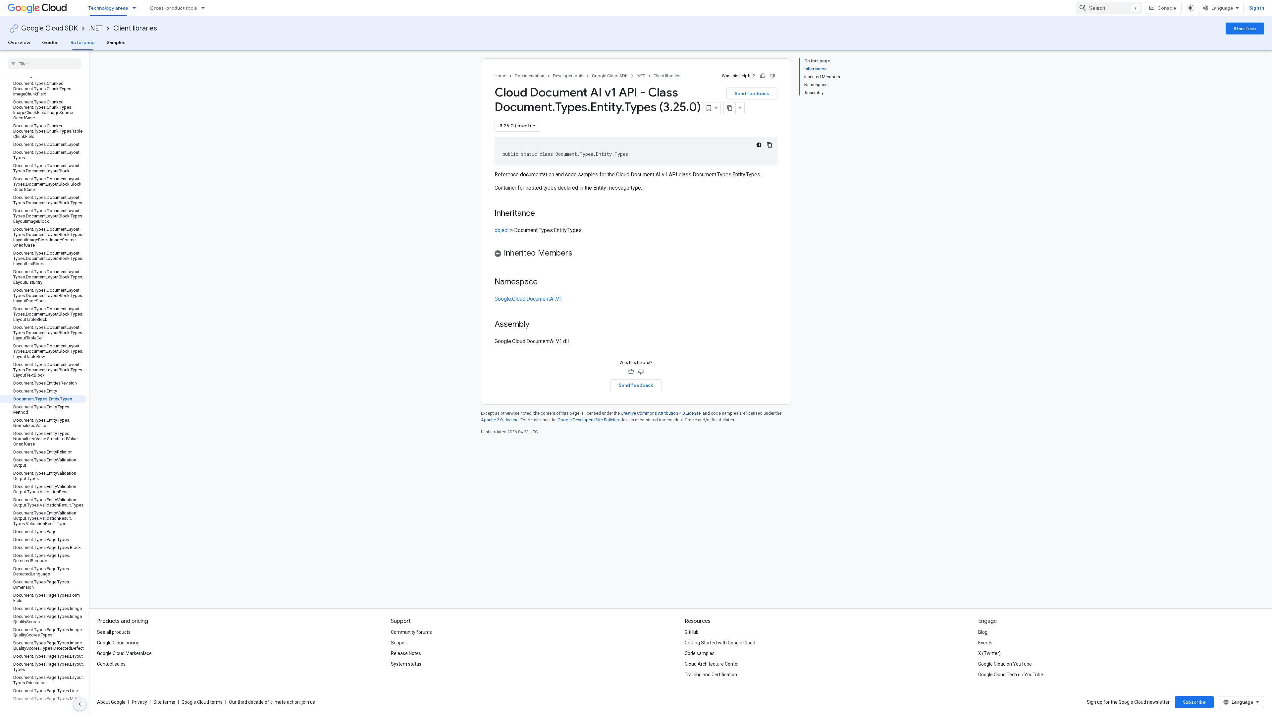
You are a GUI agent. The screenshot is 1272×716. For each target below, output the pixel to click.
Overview (19, 42)
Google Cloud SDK (49, 28)
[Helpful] (763, 76)
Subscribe (1194, 702)
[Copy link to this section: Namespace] (544, 282)
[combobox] (1109, 8)
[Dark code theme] (759, 145)
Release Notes (406, 653)
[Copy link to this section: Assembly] (536, 325)
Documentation (529, 75)
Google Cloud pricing (118, 642)
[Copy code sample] (769, 145)
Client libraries (135, 28)
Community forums (411, 632)
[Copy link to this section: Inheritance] (541, 214)
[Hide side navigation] (79, 704)
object (502, 230)
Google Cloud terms (202, 702)
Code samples (700, 653)
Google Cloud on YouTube (1005, 664)
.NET (95, 28)
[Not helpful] (772, 76)
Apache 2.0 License (499, 419)
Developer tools (568, 75)
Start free (1245, 28)
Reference (83, 42)
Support (399, 642)
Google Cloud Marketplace (124, 653)
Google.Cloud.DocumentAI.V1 (528, 299)
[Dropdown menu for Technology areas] (136, 8)
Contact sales (111, 664)
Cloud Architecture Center (712, 664)
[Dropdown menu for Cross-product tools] (205, 8)
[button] (636, 254)
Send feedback (752, 93)
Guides (50, 42)
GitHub (692, 632)
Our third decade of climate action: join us (272, 702)
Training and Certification (711, 674)
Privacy (139, 702)
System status (406, 664)
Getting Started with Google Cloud (720, 642)
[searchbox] (44, 63)
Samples (116, 42)
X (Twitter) (989, 653)
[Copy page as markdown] (730, 108)
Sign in (1256, 8)
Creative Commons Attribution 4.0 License (661, 413)
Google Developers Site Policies (588, 419)
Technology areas (108, 8)
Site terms (164, 702)
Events (985, 642)
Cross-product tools (173, 8)
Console (1166, 8)
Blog (982, 632)
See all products (114, 632)
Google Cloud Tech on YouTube (1010, 674)
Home (500, 75)
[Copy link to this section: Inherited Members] (579, 254)
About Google (111, 702)
